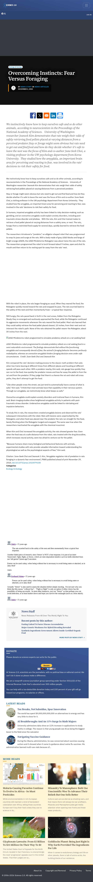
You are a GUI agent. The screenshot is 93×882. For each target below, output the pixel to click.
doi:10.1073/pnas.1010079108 (26, 462)
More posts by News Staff (71, 637)
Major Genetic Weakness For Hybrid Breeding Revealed (46, 627)
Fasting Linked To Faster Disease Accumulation (42, 624)
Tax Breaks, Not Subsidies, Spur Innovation (41, 709)
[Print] (60, 115)
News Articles (42, 87)
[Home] (11, 5)
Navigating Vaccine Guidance (33, 736)
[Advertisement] (46, 38)
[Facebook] (2, 13)
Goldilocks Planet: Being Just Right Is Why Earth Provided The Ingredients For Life (68, 845)
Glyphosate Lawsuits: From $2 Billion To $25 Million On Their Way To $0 (24, 843)
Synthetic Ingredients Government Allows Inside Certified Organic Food (50, 631)
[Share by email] (46, 115)
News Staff (26, 87)
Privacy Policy (76, 870)
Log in (89, 15)
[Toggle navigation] (86, 5)
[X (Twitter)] (5, 13)
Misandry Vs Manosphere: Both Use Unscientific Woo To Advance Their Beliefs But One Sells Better (68, 791)
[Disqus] (46, 504)
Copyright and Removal (56, 870)
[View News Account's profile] (13, 88)
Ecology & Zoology (15, 67)
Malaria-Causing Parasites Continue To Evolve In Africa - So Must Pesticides (23, 791)
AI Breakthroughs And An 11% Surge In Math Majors (46, 721)
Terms (88, 870)
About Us (38, 870)
